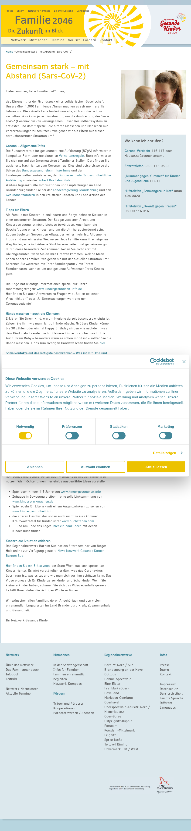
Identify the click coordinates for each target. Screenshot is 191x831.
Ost (125, 749)
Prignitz (110, 735)
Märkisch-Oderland (118, 697)
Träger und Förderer (68, 703)
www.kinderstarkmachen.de (32, 501)
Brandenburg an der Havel (123, 669)
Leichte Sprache (63, 11)
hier (102, 343)
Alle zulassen (156, 467)
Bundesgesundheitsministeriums (46, 170)
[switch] (72, 435)
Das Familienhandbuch (23, 669)
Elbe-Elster (112, 683)
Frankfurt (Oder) (116, 688)
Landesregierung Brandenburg (75, 190)
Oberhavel (111, 702)
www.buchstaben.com (78, 521)
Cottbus (110, 674)
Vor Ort (74, 40)
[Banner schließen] (184, 361)
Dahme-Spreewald (117, 679)
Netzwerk (18, 40)
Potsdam (110, 726)
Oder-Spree (112, 716)
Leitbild (11, 679)
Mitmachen (38, 40)
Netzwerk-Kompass (39, 11)
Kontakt (106, 40)
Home (9, 51)
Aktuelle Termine (18, 693)
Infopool (12, 674)
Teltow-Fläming (115, 744)
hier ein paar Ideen (67, 526)
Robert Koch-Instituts (54, 180)
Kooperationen (64, 708)
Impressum (168, 684)
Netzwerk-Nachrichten (22, 689)
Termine (58, 40)
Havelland (111, 693)
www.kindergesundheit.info (81, 491)
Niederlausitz (114, 712)
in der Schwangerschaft (70, 665)
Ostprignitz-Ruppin (118, 721)
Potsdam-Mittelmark (119, 730)
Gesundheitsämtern (20, 195)
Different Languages (168, 705)
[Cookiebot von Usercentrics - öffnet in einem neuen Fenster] (153, 361)
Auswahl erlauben (95, 467)
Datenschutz (169, 689)
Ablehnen (35, 467)
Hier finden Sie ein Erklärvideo (28, 566)
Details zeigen (164, 453)
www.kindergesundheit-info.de (59, 289)
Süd (130, 665)
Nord (120, 665)
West (134, 749)
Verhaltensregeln (71, 155)
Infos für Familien (66, 669)
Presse (9, 11)
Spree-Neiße (113, 740)
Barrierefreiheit (171, 693)
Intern (20, 11)
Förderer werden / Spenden (73, 713)
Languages (83, 11)
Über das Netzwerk (20, 665)
